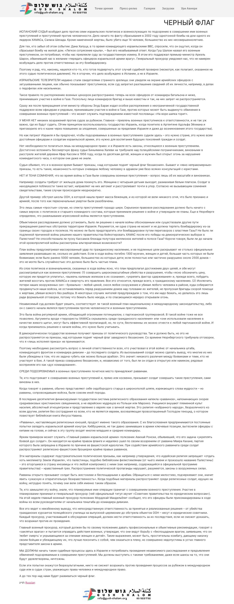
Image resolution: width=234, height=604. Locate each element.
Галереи (149, 8)
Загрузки (168, 8)
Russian (30, 582)
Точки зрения (104, 8)
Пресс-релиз (128, 8)
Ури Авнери (189, 8)
